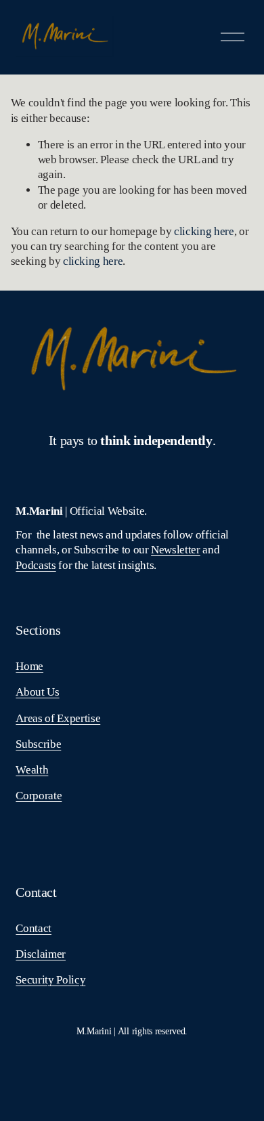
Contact (33, 928)
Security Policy (50, 979)
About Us (37, 691)
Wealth (32, 769)
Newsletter (175, 549)
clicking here (204, 231)
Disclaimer (41, 954)
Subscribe (38, 744)
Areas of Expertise (58, 718)
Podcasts (36, 565)
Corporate (39, 795)
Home (29, 666)
